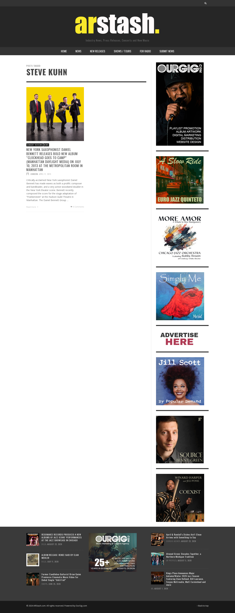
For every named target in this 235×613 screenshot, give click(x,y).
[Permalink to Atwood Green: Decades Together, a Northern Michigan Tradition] (157, 558)
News (46, 145)
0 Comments (78, 207)
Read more (31, 207)
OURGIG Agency (173, 541)
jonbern (34, 174)
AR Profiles (171, 560)
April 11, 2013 (45, 174)
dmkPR (44, 584)
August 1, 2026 (161, 588)
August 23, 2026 (54, 544)
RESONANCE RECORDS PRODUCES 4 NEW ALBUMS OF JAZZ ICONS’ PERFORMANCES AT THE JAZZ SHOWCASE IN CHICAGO (62, 537)
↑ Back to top (203, 605)
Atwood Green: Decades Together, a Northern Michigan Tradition (183, 555)
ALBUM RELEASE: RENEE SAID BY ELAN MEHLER (60, 556)
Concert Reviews (34, 145)
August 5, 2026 (185, 560)
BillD (44, 544)
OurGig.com (81, 605)
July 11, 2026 (53, 561)
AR (152, 588)
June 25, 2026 (55, 584)
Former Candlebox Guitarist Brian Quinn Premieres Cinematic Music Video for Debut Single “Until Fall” (61, 577)
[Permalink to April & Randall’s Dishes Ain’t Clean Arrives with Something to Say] (157, 539)
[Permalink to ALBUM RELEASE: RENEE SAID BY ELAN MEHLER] (32, 559)
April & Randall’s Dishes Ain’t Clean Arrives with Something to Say (183, 536)
